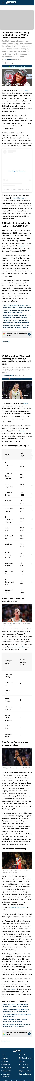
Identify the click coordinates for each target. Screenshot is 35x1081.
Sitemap (22, 1061)
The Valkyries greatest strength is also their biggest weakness (17, 1015)
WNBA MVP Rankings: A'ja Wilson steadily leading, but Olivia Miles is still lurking (16, 1010)
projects (22, 246)
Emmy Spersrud (9, 375)
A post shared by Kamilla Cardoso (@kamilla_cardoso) (17, 189)
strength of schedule (17, 647)
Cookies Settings (25, 1074)
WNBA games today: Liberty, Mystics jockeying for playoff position (15, 1020)
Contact (22, 1055)
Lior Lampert (8, 59)
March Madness (18, 198)
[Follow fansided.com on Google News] (29, 334)
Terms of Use (23, 1068)
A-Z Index (4, 1061)
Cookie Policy (6, 1071)
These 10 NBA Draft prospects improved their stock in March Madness (16, 311)
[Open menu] (3, 3)
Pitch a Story (23, 1064)
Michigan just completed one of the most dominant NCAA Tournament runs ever (16, 326)
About (3, 1055)
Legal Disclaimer (25, 1071)
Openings (4, 1058)
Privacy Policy (6, 1068)
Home (3, 341)
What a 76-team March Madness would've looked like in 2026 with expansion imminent (17, 306)
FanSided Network (25, 1058)
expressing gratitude (17, 907)
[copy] (12, 63)
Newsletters (5, 1064)
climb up (22, 431)
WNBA (27, 90)
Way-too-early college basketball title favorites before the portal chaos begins (16, 321)
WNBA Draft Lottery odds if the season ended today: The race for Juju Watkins (15, 1005)
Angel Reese (10, 989)
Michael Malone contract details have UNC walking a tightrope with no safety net (16, 316)
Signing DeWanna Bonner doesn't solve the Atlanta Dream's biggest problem (16, 1025)
